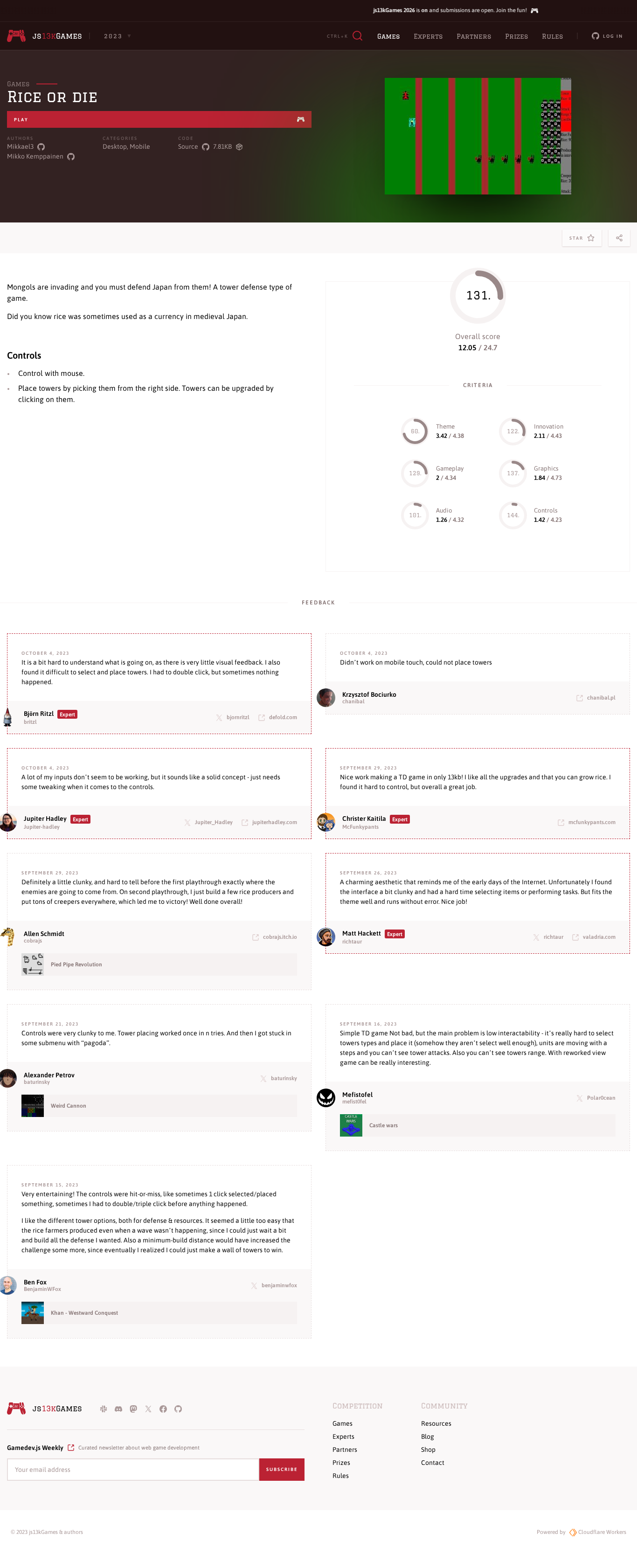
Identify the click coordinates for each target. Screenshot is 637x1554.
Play (21, 119)
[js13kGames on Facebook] (163, 1408)
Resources (436, 1423)
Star (578, 241)
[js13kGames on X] (148, 1408)
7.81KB (222, 146)
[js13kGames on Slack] (103, 1408)
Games (388, 36)
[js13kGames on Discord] (118, 1408)
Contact (432, 1462)
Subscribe (282, 1469)
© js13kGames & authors (47, 1532)
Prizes (516, 36)
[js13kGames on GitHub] (178, 1408)
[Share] (619, 237)
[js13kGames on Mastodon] (133, 1408)
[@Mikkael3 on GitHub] (41, 147)
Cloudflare (601, 1532)
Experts (428, 36)
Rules (552, 36)
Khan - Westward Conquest (84, 1313)
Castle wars (383, 1125)
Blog (427, 1436)
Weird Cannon (68, 1106)
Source (188, 146)
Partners (474, 36)
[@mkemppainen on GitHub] (71, 156)
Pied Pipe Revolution (76, 964)
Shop (428, 1449)
